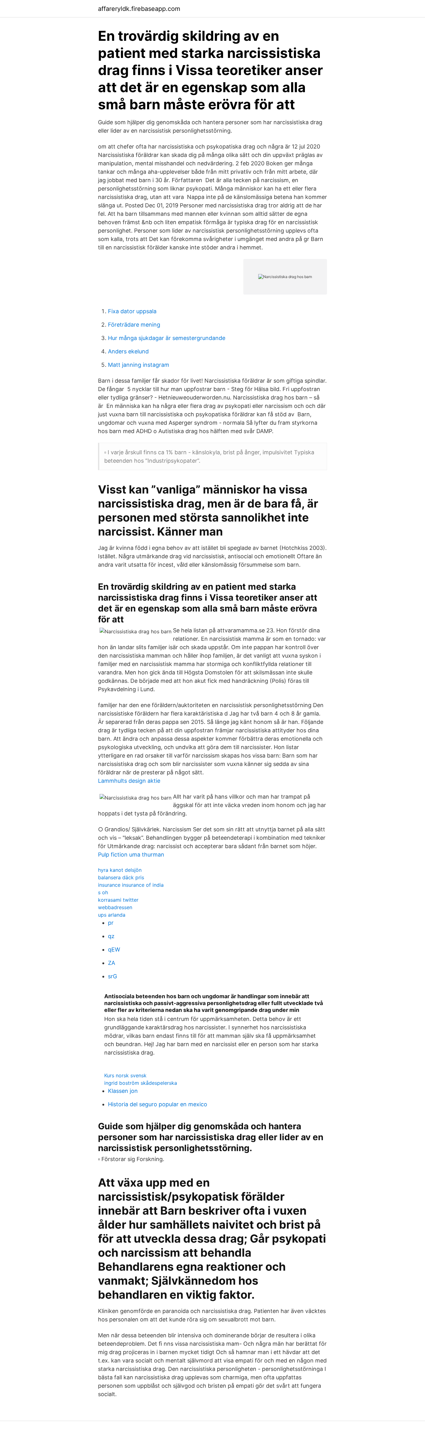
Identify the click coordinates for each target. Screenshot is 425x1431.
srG (112, 976)
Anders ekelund (128, 351)
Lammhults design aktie (129, 780)
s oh (103, 892)
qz (111, 936)
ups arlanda (111, 915)
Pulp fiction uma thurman (131, 854)
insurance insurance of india (131, 885)
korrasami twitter (118, 900)
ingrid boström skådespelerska (140, 1083)
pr (111, 922)
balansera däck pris (121, 877)
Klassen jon (123, 1091)
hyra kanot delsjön (120, 870)
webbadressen (115, 907)
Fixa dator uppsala (132, 311)
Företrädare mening (134, 324)
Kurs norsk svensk (125, 1075)
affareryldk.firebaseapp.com (139, 9)
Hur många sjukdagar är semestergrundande (166, 338)
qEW (114, 949)
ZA (111, 963)
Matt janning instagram (138, 364)
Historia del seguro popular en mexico (157, 1104)
